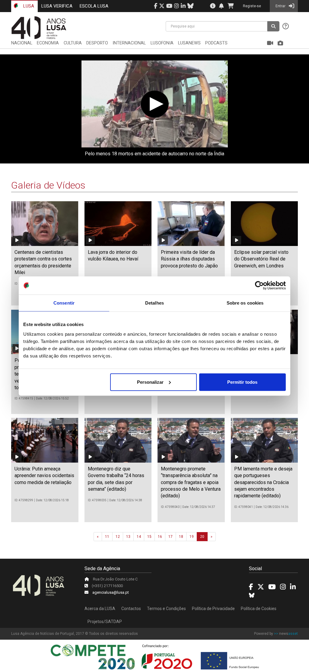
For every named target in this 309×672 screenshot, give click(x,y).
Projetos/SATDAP (105, 621)
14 (139, 537)
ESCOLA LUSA (94, 6)
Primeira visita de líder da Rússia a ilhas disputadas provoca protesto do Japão (189, 259)
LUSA (28, 6)
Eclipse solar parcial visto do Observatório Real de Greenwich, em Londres (261, 259)
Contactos (131, 608)
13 (128, 537)
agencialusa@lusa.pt (110, 592)
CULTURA (73, 43)
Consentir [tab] (64, 302)
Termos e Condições (166, 608)
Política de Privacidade (213, 608)
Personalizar (150, 381)
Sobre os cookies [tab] (245, 302)
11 (107, 537)
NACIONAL (21, 43)
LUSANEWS (189, 43)
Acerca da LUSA (99, 608)
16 (160, 537)
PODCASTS (216, 43)
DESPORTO (97, 43)
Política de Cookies (258, 608)
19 (192, 537)
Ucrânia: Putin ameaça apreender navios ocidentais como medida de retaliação (44, 475)
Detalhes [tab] (154, 302)
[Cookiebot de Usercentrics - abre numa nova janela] (259, 285)
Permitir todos (242, 381)
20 (202, 537)
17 (170, 537)
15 (149, 537)
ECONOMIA (48, 43)
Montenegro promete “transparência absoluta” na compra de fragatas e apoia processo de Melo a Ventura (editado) (191, 482)
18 (181, 537)
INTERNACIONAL (129, 43)
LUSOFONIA (162, 43)
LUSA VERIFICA (56, 6)
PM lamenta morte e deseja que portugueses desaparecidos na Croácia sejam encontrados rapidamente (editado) (263, 482)
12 (118, 537)
